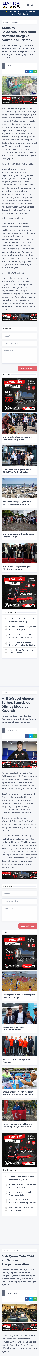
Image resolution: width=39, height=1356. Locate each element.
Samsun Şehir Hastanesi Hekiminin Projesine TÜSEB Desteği (19, 12)
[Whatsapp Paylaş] (35, 71)
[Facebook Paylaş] (27, 71)
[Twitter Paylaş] (31, 71)
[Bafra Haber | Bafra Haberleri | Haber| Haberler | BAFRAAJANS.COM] (12, 5)
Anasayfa (6, 22)
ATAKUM (15, 22)
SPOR (14, 693)
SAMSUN (15, 1250)
